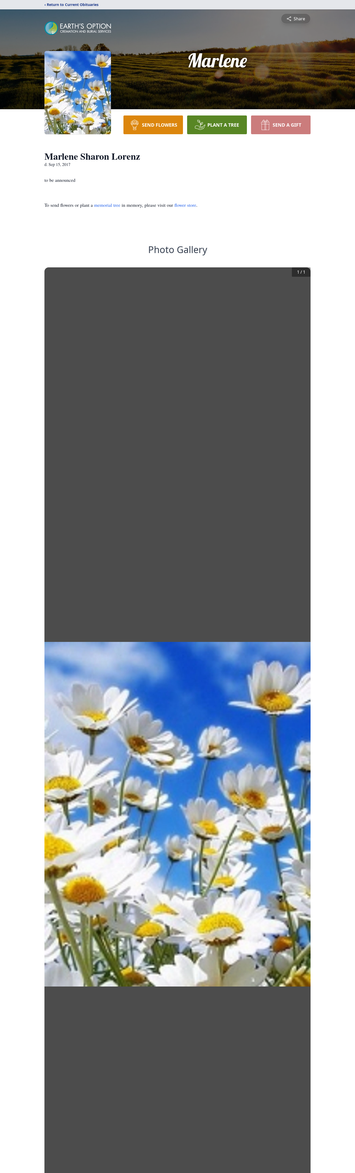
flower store (185, 205)
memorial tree (107, 205)
